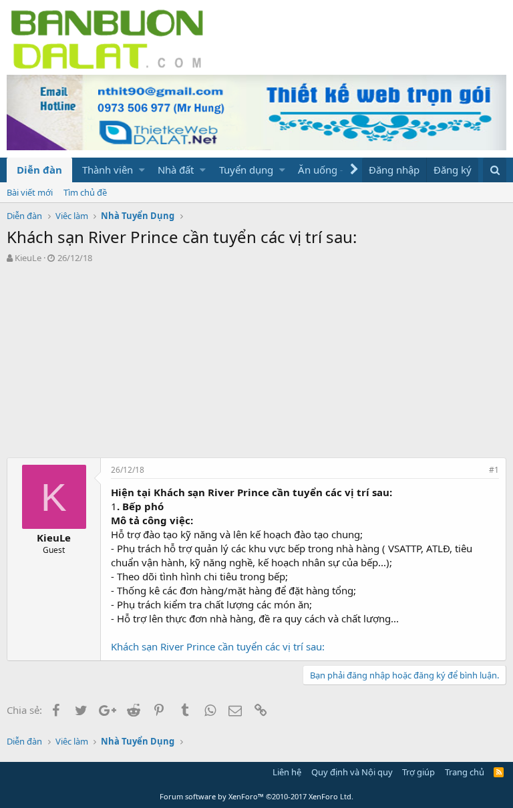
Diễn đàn (39, 169)
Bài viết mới (30, 192)
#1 (494, 469)
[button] (142, 170)
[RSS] (498, 772)
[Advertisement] (256, 363)
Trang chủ (464, 772)
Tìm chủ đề (85, 192)
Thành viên (107, 169)
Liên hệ (287, 772)
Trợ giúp (418, 772)
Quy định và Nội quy (352, 772)
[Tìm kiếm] (494, 170)
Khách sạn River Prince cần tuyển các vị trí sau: (218, 646)
